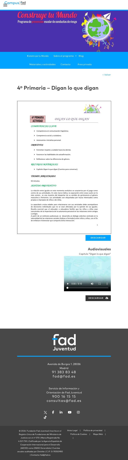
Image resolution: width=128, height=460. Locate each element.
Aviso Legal (72, 431)
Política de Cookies (78, 434)
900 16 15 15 (64, 396)
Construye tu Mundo (38, 56)
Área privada (85, 64)
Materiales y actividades (42, 64)
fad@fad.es (64, 376)
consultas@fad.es (64, 401)
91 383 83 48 (64, 372)
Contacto (65, 64)
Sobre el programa (64, 56)
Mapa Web (98, 434)
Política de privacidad (93, 431)
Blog (81, 56)
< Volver (106, 75)
